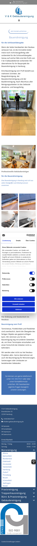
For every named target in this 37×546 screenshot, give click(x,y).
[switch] (32, 278)
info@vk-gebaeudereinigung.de (19, 3)
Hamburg (6, 469)
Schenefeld (7, 480)
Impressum (7, 432)
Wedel (5, 486)
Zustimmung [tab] (6, 240)
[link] (34, 450)
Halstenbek (7, 467)
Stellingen (7, 483)
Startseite (6, 426)
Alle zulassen (18, 299)
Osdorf (5, 472)
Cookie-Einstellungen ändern (10, 542)
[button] (12, 20)
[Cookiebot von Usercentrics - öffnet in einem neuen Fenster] (26, 235)
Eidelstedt (7, 461)
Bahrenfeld (7, 456)
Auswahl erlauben (18, 304)
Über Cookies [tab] (30, 240)
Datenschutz (7, 434)
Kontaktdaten (7, 429)
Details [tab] (18, 240)
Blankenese (7, 458)
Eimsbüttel (7, 464)
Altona (5, 453)
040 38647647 (16, 379)
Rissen (5, 478)
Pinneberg (7, 475)
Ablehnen (18, 309)
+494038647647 (19, 1)
